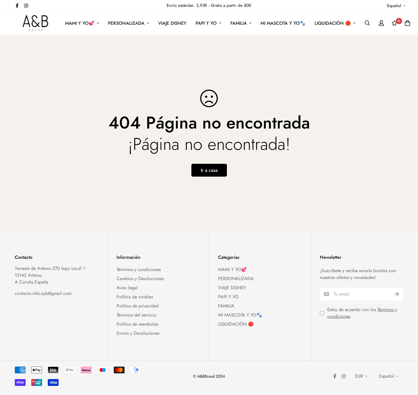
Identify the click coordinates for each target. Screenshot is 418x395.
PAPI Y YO (206, 23)
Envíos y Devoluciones (138, 333)
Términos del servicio (136, 315)
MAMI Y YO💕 (79, 23)
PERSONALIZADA (126, 23)
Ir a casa (209, 170)
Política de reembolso (137, 324)
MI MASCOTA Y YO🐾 (282, 23)
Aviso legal (127, 287)
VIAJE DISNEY (172, 23)
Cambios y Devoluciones (140, 278)
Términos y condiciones (139, 269)
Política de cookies (135, 296)
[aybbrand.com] (35, 23)
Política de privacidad (138, 306)
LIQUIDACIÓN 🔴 (332, 23)
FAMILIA (238, 23)
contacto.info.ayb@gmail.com (43, 293)
